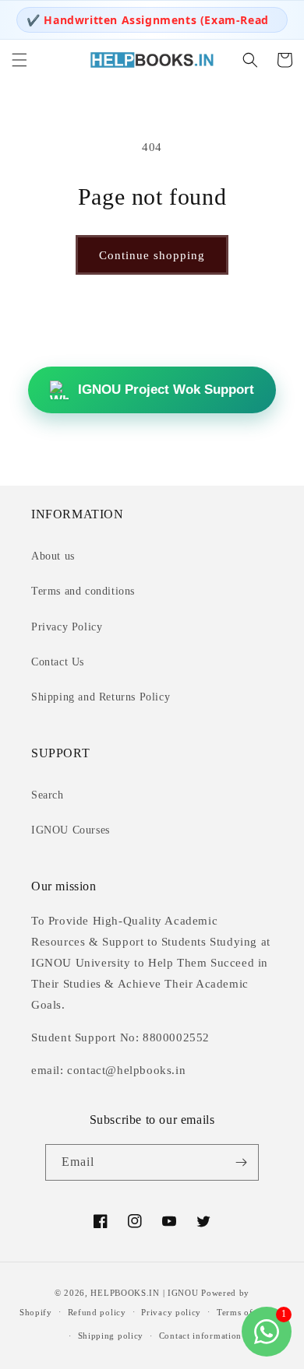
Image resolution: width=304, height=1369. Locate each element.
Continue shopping (152, 255)
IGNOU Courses (70, 830)
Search (47, 795)
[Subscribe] (241, 1162)
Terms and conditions (83, 591)
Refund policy (97, 1312)
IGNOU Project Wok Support (166, 389)
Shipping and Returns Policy (100, 697)
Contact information (200, 1335)
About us (53, 556)
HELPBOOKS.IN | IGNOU (144, 1292)
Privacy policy (171, 1312)
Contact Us (57, 662)
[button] (19, 60)
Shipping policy (111, 1335)
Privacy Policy (66, 627)
